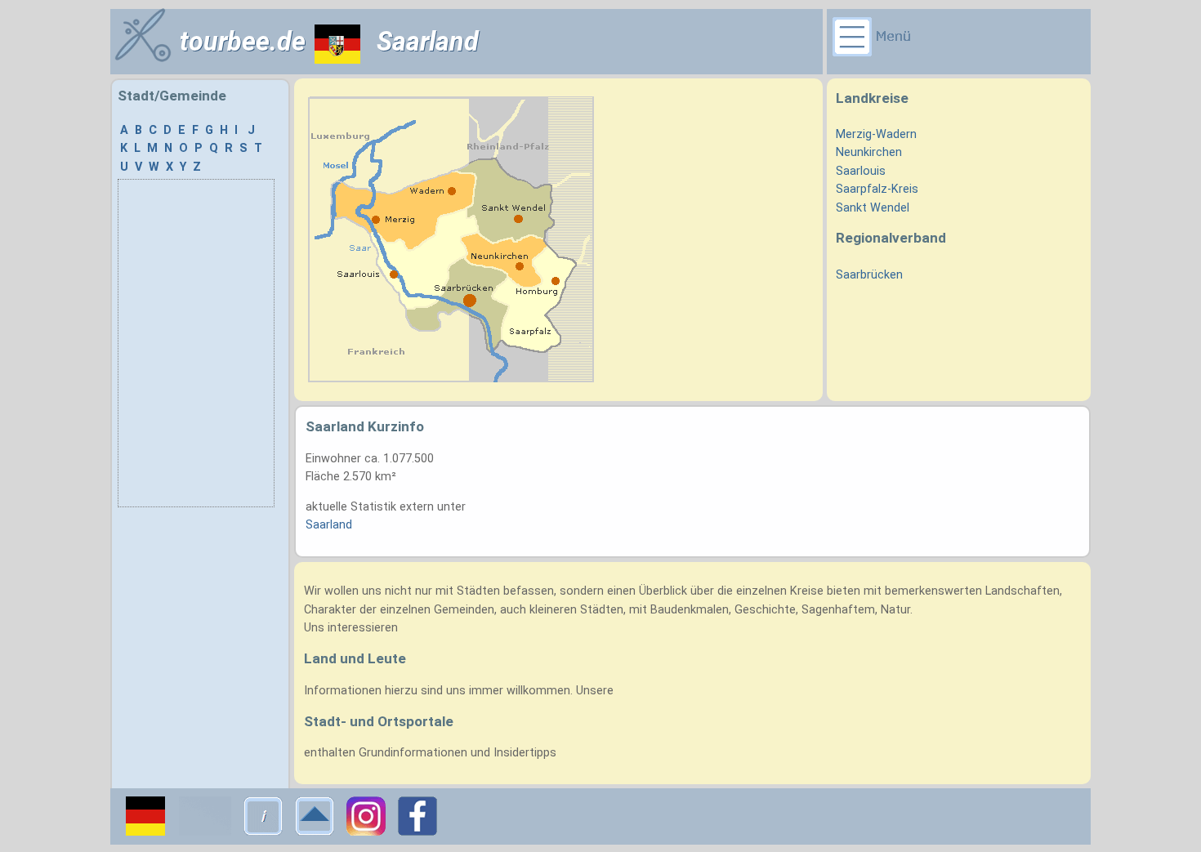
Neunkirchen (869, 152)
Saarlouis (861, 171)
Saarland (329, 525)
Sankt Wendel (872, 208)
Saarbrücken (869, 275)
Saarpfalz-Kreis (877, 189)
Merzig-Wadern (876, 134)
